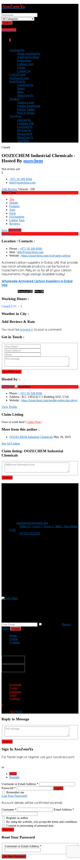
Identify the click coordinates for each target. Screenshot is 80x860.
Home (5, 233)
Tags (12, 209)
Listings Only (25, 64)
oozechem (33, 160)
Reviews (14, 223)
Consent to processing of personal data (29, 825)
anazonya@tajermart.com (32, 523)
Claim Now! (34, 422)
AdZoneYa (24, 119)
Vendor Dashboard (28, 106)
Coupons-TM (25, 123)
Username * (9, 809)
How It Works (26, 112)
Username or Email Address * (20, 784)
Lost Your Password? (15, 795)
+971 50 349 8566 (20, 179)
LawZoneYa (24, 126)
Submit (7, 477)
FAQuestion (16, 216)
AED (15, 711)
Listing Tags (16, 220)
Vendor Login (25, 102)
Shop (20, 92)
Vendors (14, 99)
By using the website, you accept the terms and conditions (41, 821)
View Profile (9, 406)
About (21, 67)
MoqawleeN (24, 133)
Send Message (11, 371)
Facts (12, 213)
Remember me (15, 792)
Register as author (17, 818)
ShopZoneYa (25, 95)
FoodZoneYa (17, 81)
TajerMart (23, 140)
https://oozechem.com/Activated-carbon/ (46, 255)
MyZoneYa (24, 130)
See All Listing (11, 443)
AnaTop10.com (19, 78)
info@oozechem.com (22, 182)
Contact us (23, 71)
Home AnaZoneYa (28, 53)
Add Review (10, 189)
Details (13, 202)
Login (13, 773)
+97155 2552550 (29, 533)
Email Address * (64, 809)
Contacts (14, 642)
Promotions (24, 60)
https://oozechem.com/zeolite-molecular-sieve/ (49, 400)
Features (14, 206)
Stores (21, 88)
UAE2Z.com (17, 74)
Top (11, 199)
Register (14, 777)
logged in (26, 329)
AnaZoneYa (16, 50)
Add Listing (9, 30)
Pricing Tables (26, 109)
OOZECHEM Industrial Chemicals (31, 437)
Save (11, 230)
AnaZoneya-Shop (28, 57)
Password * (9, 788)
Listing (13, 639)
